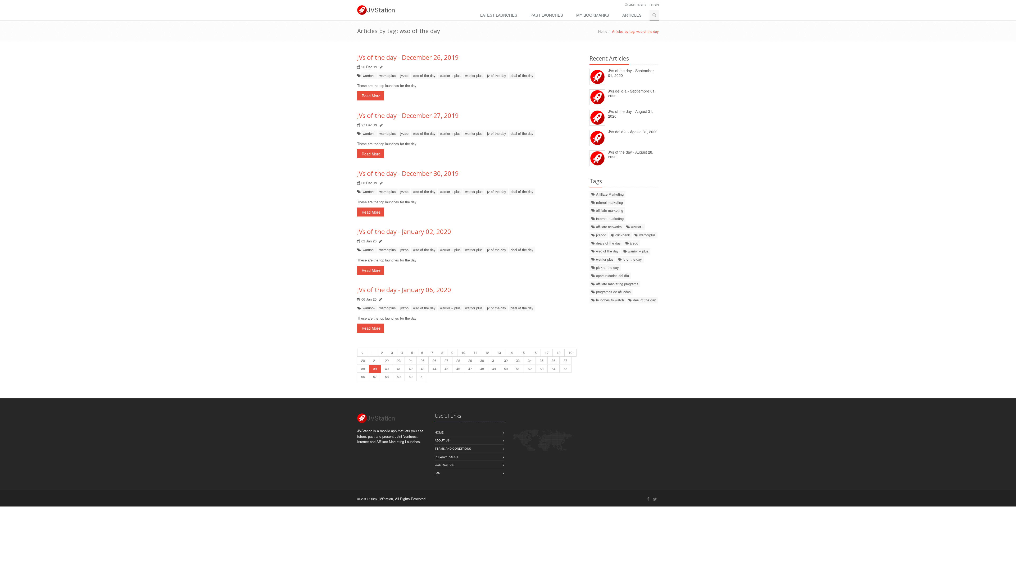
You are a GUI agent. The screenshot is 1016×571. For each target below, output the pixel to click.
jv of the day (496, 75)
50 (506, 368)
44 (434, 368)
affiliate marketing (609, 210)
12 (487, 352)
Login (654, 5)
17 (546, 352)
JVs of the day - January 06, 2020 (404, 289)
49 (494, 368)
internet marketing (609, 218)
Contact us (444, 464)
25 (422, 360)
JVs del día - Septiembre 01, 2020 (632, 93)
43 (422, 368)
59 (399, 376)
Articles (632, 15)
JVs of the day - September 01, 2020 (631, 73)
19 (570, 352)
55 (565, 368)
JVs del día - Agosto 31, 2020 (632, 131)
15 (523, 352)
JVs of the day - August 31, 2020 (630, 114)
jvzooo (600, 234)
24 (410, 360)
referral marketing (609, 202)
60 (410, 376)
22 (387, 360)
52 (530, 368)
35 (541, 360)
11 (475, 352)
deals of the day (608, 243)
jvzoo (404, 75)
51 (518, 368)
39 (375, 368)
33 (518, 360)
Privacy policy (446, 456)
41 (399, 368)
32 (506, 360)
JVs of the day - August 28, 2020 (630, 154)
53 (541, 368)
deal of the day (522, 75)
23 (399, 360)
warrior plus (474, 75)
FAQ (438, 473)
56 (363, 376)
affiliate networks (608, 226)
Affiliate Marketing (609, 194)
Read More (370, 95)
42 (410, 368)
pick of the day (607, 267)
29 (470, 360)
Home (602, 31)
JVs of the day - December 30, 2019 (408, 173)
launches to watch (609, 299)
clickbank (622, 234)
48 (482, 368)
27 (446, 360)
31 (494, 360)
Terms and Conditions (453, 448)
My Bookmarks (592, 15)
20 (363, 360)
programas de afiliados (613, 291)
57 (375, 376)
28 (458, 360)
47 (470, 368)
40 (387, 368)
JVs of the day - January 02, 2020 (404, 231)
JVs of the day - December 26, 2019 (408, 57)
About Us (442, 440)
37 (565, 360)
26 (434, 360)
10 (463, 352)
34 (530, 360)
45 (446, 368)
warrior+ (369, 75)
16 (535, 352)
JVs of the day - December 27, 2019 (408, 115)
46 (458, 368)
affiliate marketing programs (616, 283)
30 (482, 360)
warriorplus (387, 75)
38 (363, 368)
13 (499, 352)
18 (558, 352)
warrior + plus (450, 75)
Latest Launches (498, 15)
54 (553, 368)
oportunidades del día (612, 275)
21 (375, 360)
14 (511, 352)
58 (387, 376)
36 (553, 360)
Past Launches (546, 15)
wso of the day (424, 75)
